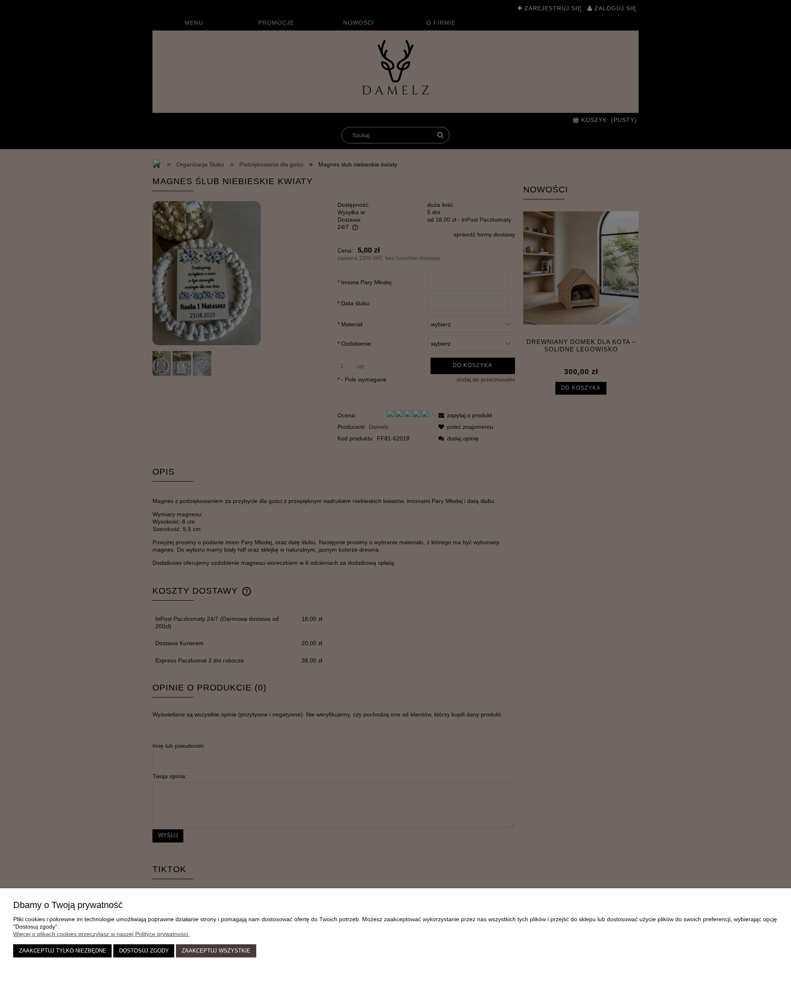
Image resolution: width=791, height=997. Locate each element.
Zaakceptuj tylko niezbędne (62, 951)
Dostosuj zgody (144, 951)
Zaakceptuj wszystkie (216, 951)
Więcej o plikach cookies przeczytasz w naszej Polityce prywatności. (101, 934)
